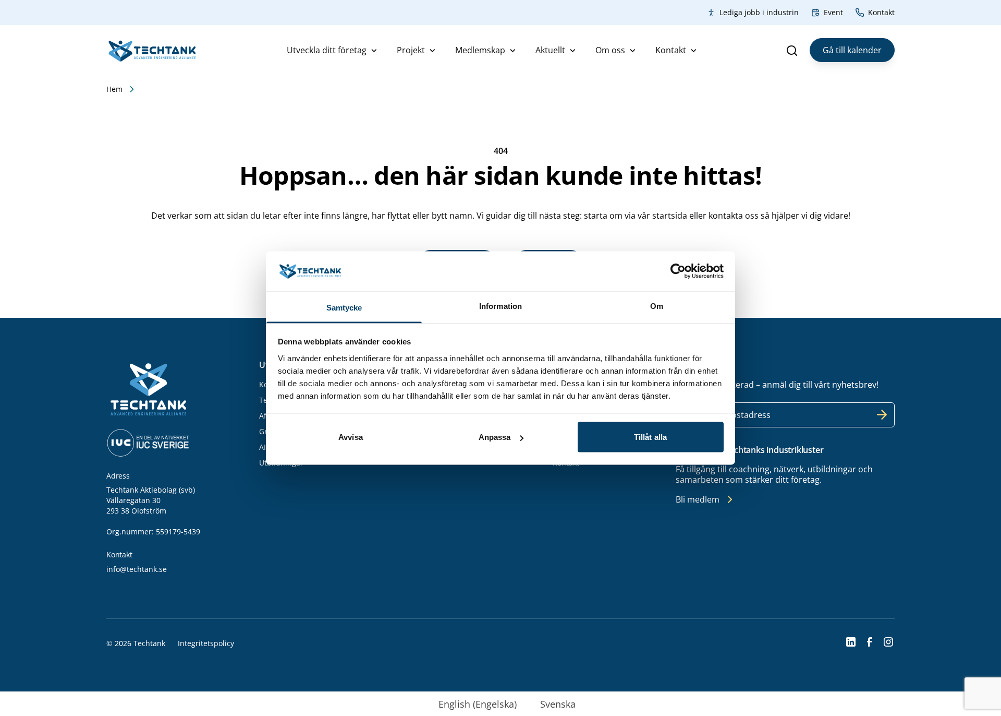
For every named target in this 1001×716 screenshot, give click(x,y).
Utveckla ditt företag (327, 50)
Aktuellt (550, 50)
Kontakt (881, 12)
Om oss (610, 50)
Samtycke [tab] (344, 307)
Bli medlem (697, 499)
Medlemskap (480, 50)
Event (833, 12)
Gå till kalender (852, 50)
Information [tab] (500, 305)
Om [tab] (656, 305)
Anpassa (495, 437)
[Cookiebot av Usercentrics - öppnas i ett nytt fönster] (678, 271)
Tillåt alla (650, 437)
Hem (114, 89)
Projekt (411, 50)
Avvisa (350, 437)
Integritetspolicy (206, 643)
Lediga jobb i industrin (759, 12)
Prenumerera (882, 414)
